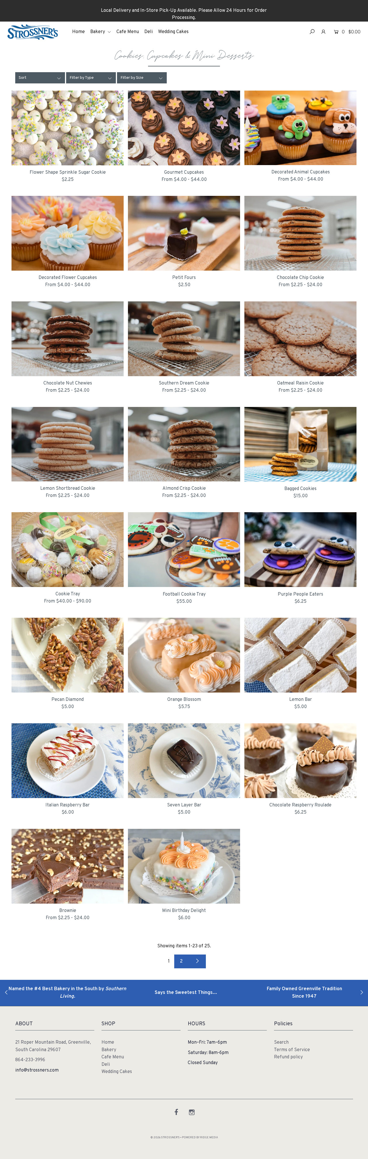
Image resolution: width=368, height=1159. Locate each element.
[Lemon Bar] (300, 655)
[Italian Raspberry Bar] (68, 760)
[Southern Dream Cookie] (184, 338)
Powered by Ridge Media (200, 1137)
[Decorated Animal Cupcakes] (300, 128)
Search (281, 1042)
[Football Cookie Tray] (184, 549)
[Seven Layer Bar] (184, 760)
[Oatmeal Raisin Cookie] (300, 338)
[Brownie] (68, 866)
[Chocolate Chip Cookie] (300, 233)
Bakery (98, 32)
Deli (148, 32)
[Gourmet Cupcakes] (184, 128)
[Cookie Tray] (68, 549)
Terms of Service (292, 1050)
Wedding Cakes (173, 32)
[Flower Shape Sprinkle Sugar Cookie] (68, 128)
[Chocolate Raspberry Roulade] (300, 760)
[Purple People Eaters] (300, 549)
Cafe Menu (127, 32)
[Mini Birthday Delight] (184, 866)
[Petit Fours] (184, 233)
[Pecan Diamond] (68, 655)
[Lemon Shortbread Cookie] (68, 444)
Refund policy (288, 1057)
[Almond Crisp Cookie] (184, 444)
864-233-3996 (30, 1060)
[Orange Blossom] (184, 655)
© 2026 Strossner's (165, 1137)
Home (78, 32)
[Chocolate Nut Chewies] (68, 338)
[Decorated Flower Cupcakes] (68, 233)
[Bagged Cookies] (300, 444)
